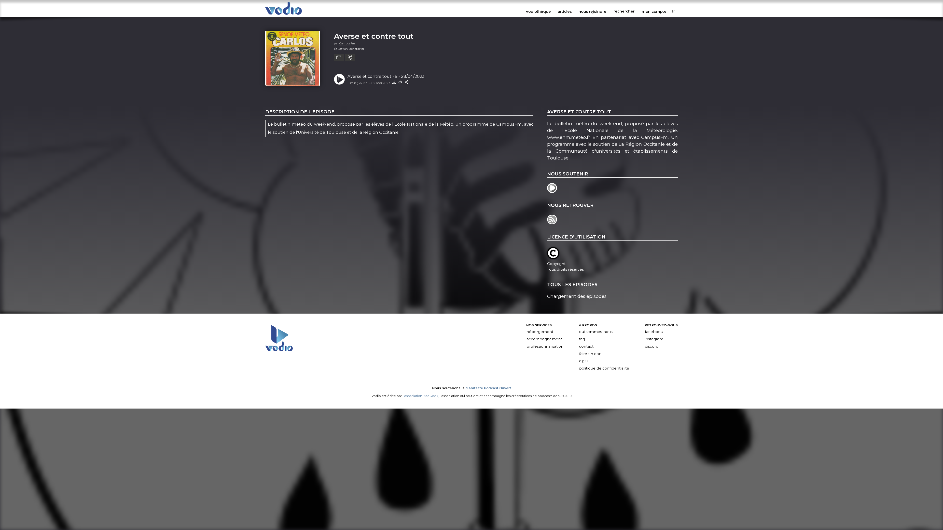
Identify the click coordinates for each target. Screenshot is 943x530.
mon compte (654, 11)
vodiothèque (538, 11)
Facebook (654, 332)
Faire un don (590, 354)
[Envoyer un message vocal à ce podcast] (350, 57)
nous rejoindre (592, 11)
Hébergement (540, 332)
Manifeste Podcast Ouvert (488, 388)
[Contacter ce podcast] (339, 57)
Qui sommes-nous (595, 332)
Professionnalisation (545, 346)
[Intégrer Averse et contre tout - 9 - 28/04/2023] (400, 82)
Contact (586, 346)
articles (565, 11)
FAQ (582, 339)
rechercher (624, 11)
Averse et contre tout (374, 36)
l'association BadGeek (420, 396)
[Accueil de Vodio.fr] (283, 15)
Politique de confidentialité (604, 368)
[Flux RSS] (552, 222)
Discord (651, 346)
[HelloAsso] (552, 191)
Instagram (654, 339)
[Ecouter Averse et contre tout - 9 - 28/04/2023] (339, 79)
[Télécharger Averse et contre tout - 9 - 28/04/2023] (393, 82)
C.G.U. (583, 361)
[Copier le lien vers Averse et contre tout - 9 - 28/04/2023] (406, 82)
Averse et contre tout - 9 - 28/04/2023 (386, 76)
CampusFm (347, 43)
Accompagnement (544, 339)
